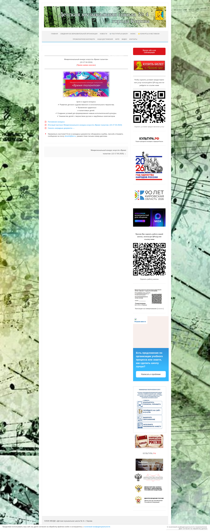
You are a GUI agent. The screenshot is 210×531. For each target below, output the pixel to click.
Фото (117, 39)
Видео (124, 39)
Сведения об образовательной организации (78, 34)
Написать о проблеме (151, 374)
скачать (160, 308)
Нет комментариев (116, 56)
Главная (54, 34)
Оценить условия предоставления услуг (149, 127)
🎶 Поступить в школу (119, 34)
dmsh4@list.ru (70, 136)
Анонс (133, 34)
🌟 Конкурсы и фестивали (148, 34)
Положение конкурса (56, 122)
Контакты (133, 39)
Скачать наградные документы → (61, 128)
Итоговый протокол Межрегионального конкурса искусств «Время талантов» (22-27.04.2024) (85, 125)
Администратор (53, 53)
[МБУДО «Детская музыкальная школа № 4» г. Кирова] (105, 27)
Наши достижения (105, 39)
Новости (103, 34)
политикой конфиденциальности (97, 527)
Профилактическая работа (84, 39)
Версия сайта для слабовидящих (149, 51)
